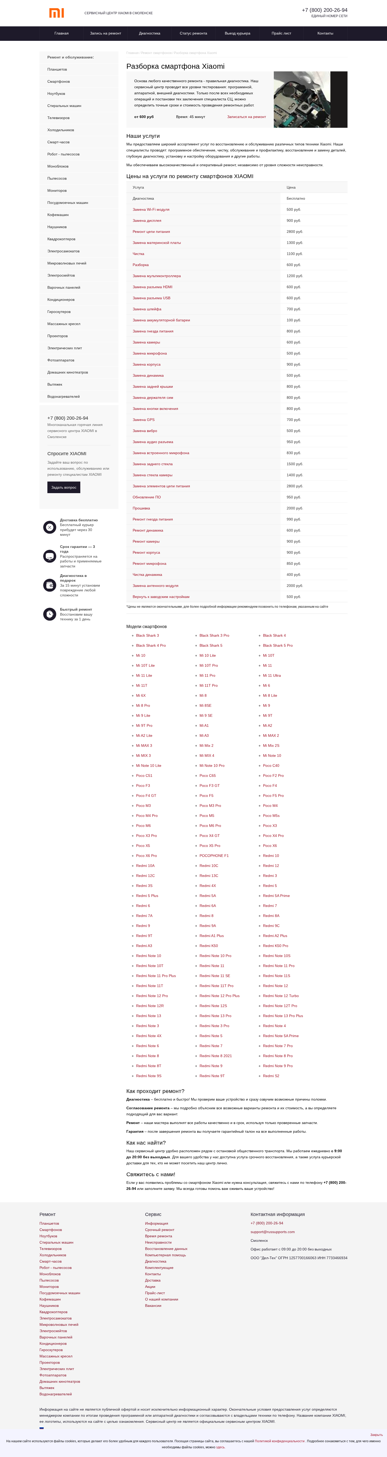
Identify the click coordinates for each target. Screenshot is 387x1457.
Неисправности (158, 1242)
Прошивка (141, 508)
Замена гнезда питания (153, 331)
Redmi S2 (271, 1076)
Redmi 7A (144, 916)
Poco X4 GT (210, 835)
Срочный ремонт (159, 1230)
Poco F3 (143, 785)
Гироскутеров (59, 312)
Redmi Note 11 (212, 966)
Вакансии (153, 1305)
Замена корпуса (147, 364)
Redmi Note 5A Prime (281, 1036)
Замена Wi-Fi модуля (151, 209)
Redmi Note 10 (148, 956)
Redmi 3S (144, 886)
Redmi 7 (270, 906)
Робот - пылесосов (63, 154)
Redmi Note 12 (275, 986)
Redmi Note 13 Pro (215, 1016)
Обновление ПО (147, 497)
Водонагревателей (63, 396)
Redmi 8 (207, 916)
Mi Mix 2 (207, 745)
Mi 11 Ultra (272, 675)
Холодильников (60, 130)
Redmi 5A (208, 896)
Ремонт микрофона (149, 563)
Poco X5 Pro (210, 845)
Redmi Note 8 (147, 1056)
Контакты (325, 33)
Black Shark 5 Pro (278, 645)
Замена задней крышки (153, 386)
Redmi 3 (270, 876)
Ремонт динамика (148, 530)
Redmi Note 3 (147, 1026)
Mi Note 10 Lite (148, 765)
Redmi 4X (208, 886)
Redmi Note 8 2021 (216, 1056)
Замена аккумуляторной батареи (161, 320)
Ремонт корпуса (146, 552)
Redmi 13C (209, 876)
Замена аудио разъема (153, 442)
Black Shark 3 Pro (214, 635)
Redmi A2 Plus (275, 936)
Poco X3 (270, 825)
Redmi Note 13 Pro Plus (283, 1016)
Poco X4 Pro (273, 835)
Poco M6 (143, 825)
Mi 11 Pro (207, 675)
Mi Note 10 (272, 755)
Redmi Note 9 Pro (278, 1066)
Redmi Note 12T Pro (280, 1006)
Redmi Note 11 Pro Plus (156, 976)
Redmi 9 (143, 926)
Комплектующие (159, 1267)
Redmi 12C (145, 876)
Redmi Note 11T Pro (217, 986)
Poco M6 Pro (210, 825)
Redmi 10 (271, 855)
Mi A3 (204, 735)
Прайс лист (281, 33)
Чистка (138, 254)
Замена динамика (148, 375)
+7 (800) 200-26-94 (325, 10)
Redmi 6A (208, 906)
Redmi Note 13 (148, 1016)
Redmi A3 (144, 946)
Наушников (57, 227)
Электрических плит (64, 348)
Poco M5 (207, 815)
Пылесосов (57, 178)
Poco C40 (271, 765)
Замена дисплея (147, 220)
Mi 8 (203, 695)
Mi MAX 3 (144, 745)
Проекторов (57, 336)
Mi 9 (266, 705)
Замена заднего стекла (153, 464)
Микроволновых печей (66, 263)
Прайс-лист (155, 1293)
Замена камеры (146, 342)
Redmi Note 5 (211, 1036)
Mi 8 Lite (270, 695)
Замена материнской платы (157, 243)
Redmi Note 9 (211, 1066)
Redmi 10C (209, 866)
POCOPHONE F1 (214, 855)
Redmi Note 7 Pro (278, 1046)
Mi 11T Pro (209, 685)
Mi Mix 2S (271, 745)
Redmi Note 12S (213, 1006)
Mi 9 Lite (143, 715)
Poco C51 (144, 775)
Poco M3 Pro (210, 805)
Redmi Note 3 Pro (214, 1026)
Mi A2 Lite (144, 735)
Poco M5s (271, 815)
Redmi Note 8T (148, 1066)
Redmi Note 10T (149, 966)
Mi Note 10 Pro (212, 765)
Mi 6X (141, 695)
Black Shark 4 (274, 635)
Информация (156, 1223)
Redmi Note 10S (276, 956)
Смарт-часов (58, 142)
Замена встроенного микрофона (161, 453)
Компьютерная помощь (165, 1255)
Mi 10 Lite (208, 655)
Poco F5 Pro (273, 795)
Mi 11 (267, 665)
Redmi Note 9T (212, 1076)
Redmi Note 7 (211, 1046)
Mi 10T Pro (209, 665)
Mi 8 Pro (143, 705)
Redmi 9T (144, 936)
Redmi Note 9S (148, 1076)
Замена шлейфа (147, 309)
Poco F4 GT (146, 795)
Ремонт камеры (146, 541)
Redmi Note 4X (148, 1036)
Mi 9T (267, 715)
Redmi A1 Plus (212, 936)
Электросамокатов (63, 251)
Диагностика (149, 33)
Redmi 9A (208, 926)
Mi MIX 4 (207, 755)
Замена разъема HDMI (152, 287)
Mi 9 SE (206, 715)
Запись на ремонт (105, 33)
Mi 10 (140, 655)
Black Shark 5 (211, 645)
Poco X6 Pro (146, 855)
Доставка (153, 1280)
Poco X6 (270, 845)
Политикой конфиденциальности (280, 1441)
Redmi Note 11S (276, 976)
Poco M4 (270, 805)
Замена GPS (144, 420)
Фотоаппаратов (60, 360)
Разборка (141, 265)
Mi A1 (204, 725)
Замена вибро (145, 431)
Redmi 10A (145, 866)
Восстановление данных (166, 1249)
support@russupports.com (273, 1232)
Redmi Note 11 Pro (279, 966)
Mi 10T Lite (145, 665)
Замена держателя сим (153, 397)
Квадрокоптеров (61, 239)
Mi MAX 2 (271, 735)
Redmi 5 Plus (147, 896)
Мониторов (57, 190)
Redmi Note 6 (147, 1046)
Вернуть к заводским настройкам (161, 597)
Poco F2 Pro (273, 775)
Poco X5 (143, 845)
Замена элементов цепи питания (161, 486)
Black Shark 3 (147, 635)
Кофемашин (58, 215)
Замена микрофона (150, 353)
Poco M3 (143, 805)
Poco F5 (207, 795)
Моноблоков (57, 166)
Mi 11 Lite (144, 675)
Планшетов (57, 69)
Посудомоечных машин (67, 202)
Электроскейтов (61, 275)
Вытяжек (54, 384)
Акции (150, 1286)
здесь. (220, 1447)
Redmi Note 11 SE (215, 976)
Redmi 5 (270, 886)
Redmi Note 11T (149, 986)
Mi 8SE (205, 705)
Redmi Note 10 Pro (215, 956)
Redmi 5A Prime (276, 896)
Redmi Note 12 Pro (152, 996)
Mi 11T (141, 685)
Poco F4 (270, 785)
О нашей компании (161, 1299)
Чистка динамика (147, 574)
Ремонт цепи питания (151, 231)
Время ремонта (158, 1236)
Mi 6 (266, 685)
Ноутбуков (56, 93)
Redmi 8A (271, 916)
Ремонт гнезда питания (153, 519)
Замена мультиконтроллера (157, 276)
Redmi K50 (209, 946)
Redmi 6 (143, 906)
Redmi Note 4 (274, 1026)
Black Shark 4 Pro (151, 645)
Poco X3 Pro (146, 835)
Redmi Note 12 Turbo (281, 996)
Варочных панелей (63, 287)
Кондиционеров (61, 299)
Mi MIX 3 (143, 755)
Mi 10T (269, 655)
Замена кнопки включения (155, 408)
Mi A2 (267, 725)
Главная (61, 33)
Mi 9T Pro (144, 725)
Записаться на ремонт (246, 117)
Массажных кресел (63, 324)
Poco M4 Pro (147, 815)
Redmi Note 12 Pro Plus (220, 996)
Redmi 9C (271, 926)
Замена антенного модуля (155, 585)
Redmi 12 (271, 866)
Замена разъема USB (151, 298)
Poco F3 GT (210, 785)
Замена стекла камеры (152, 475)
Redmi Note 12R (150, 1006)
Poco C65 (208, 775)
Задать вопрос (63, 487)
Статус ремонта (193, 33)
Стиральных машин (64, 106)
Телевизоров (58, 118)
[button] (376, 1435)
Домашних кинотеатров (67, 372)
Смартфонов (58, 81)
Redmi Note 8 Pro (278, 1056)
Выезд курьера (237, 33)
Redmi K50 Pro (275, 946)
